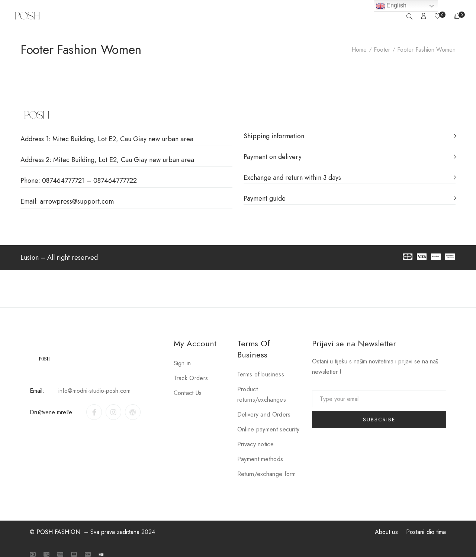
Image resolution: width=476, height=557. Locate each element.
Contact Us (188, 393)
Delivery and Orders (264, 414)
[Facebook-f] (94, 412)
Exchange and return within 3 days (292, 177)
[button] (29, 257)
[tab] (350, 132)
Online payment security (268, 429)
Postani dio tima (426, 532)
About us (386, 532)
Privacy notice (255, 444)
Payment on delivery (273, 157)
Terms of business (260, 374)
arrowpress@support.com (77, 201)
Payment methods (260, 459)
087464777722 (115, 180)
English (395, 5)
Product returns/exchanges (261, 394)
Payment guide (265, 198)
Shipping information (274, 136)
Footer (382, 49)
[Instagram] (113, 412)
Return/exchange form (266, 474)
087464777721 (63, 180)
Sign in (182, 363)
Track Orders (191, 378)
